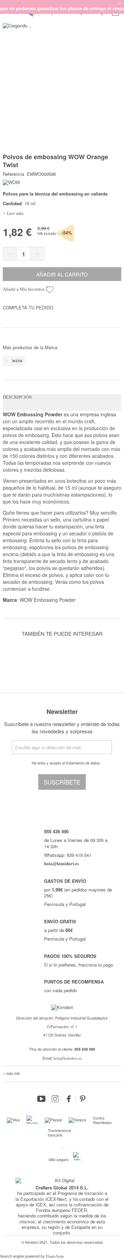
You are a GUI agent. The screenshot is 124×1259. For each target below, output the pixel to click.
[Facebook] (69, 1098)
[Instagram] (55, 1098)
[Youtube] (41, 1098)
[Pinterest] (83, 1098)
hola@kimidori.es (67, 1058)
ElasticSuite (55, 1256)
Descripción (17, 397)
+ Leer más (13, 213)
